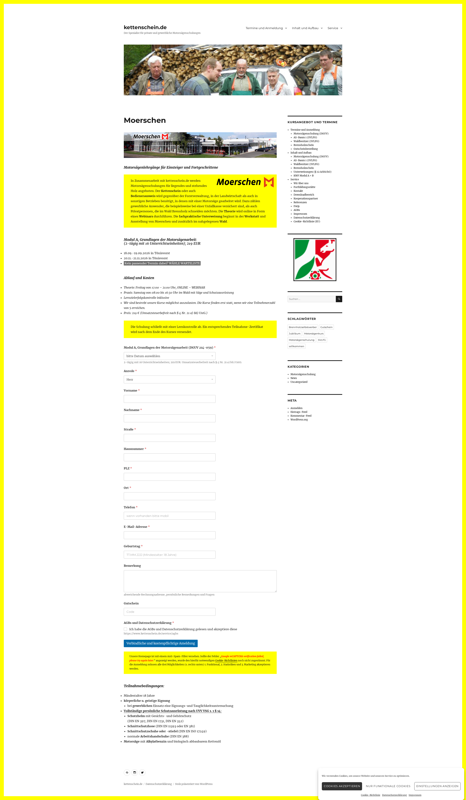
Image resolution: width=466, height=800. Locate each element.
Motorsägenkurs (313, 333)
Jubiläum (295, 333)
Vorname (132, 390)
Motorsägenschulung (301, 339)
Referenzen (300, 202)
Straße (130, 429)
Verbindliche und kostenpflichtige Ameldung (161, 643)
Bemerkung (132, 565)
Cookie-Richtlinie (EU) (307, 221)
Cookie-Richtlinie (370, 795)
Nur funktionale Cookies (388, 786)
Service (333, 28)
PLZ (128, 468)
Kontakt (298, 190)
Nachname (133, 410)
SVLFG (322, 339)
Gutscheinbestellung (306, 148)
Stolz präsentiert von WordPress (194, 784)
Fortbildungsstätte (304, 187)
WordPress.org (299, 419)
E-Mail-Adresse (137, 527)
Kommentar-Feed (301, 415)
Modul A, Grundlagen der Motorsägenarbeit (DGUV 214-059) (170, 347)
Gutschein (131, 603)
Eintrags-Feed (299, 412)
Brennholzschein (304, 145)
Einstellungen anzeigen (437, 786)
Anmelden (297, 408)
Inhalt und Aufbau (305, 28)
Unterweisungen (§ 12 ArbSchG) (312, 171)
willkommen (296, 346)
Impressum (415, 795)
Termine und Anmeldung (264, 28)
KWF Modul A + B (304, 175)
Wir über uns (301, 183)
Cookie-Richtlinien (226, 660)
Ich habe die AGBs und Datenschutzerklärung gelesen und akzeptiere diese (183, 629)
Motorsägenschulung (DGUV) (311, 133)
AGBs (297, 210)
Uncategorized (299, 382)
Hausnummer (135, 449)
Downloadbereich (304, 194)
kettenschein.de (145, 27)
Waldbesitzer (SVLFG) (306, 141)
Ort (127, 488)
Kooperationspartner (306, 198)
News (294, 378)
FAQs (297, 206)
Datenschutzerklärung (394, 795)
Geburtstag (133, 546)
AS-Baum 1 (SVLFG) (305, 137)
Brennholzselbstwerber (303, 327)
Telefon (131, 507)
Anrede (130, 371)
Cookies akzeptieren (342, 786)
